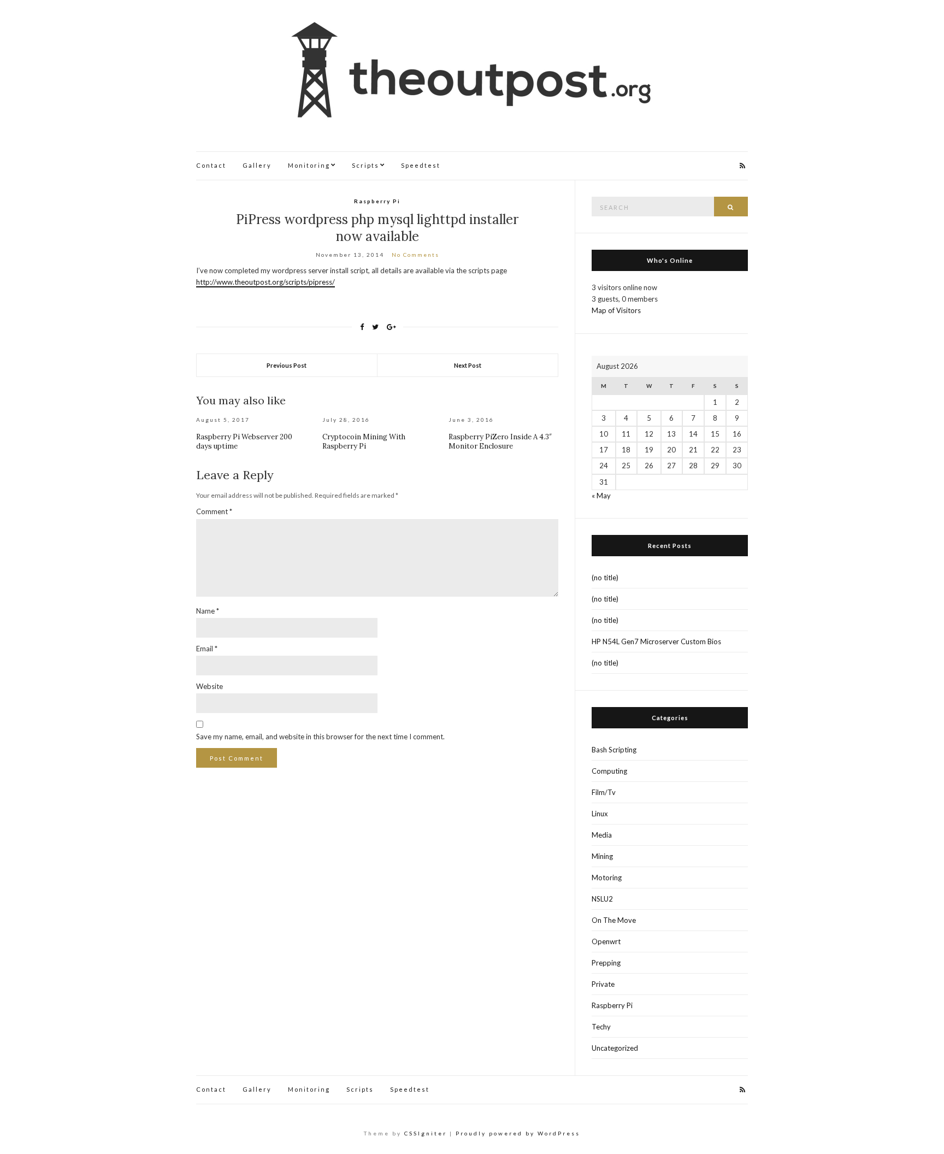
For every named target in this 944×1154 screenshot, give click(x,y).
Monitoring (309, 165)
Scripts (365, 165)
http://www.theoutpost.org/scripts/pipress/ (265, 282)
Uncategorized (615, 1048)
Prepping (606, 962)
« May (601, 495)
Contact (211, 165)
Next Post (467, 365)
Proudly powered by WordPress (518, 1133)
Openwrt (606, 941)
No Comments (415, 254)
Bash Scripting (614, 749)
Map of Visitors (616, 310)
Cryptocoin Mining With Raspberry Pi (363, 441)
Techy (601, 1026)
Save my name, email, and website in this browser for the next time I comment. (320, 736)
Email (206, 648)
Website (209, 686)
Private (603, 984)
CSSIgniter (425, 1133)
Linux (600, 813)
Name (207, 611)
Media (602, 835)
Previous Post (286, 365)
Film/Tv (604, 792)
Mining (602, 856)
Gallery (257, 165)
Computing (609, 771)
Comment (214, 511)
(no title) (605, 577)
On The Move (614, 920)
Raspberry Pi (377, 201)
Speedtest (420, 165)
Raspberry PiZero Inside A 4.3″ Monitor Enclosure (500, 441)
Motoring (607, 877)
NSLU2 (602, 898)
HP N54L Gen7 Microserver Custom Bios (656, 641)
